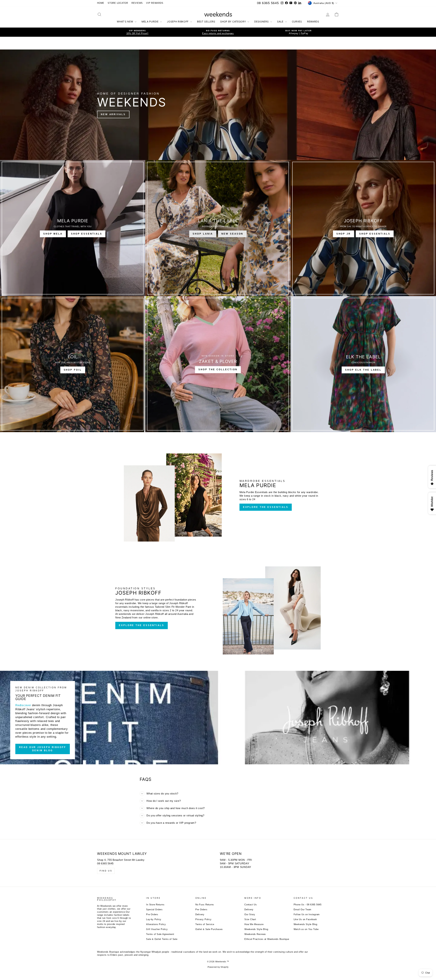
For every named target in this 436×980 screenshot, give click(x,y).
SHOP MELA (53, 233)
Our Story (249, 914)
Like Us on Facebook (305, 919)
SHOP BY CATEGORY (233, 21)
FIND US (106, 871)
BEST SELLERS (206, 21)
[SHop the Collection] (218, 364)
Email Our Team (303, 909)
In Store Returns (155, 904)
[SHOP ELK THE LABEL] (363, 364)
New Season (232, 233)
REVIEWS (137, 3)
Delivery (199, 914)
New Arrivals (113, 114)
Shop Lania (203, 233)
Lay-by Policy (153, 919)
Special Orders (154, 909)
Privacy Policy (203, 919)
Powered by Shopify (218, 967)
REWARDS (313, 21)
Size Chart (250, 919)
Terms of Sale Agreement (160, 934)
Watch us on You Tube (306, 929)
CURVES (297, 21)
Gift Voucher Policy (157, 929)
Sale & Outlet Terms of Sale (161, 939)
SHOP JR (343, 233)
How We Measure (254, 924)
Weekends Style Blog (256, 929)
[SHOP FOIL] (72, 364)
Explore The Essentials (265, 507)
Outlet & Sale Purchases (209, 929)
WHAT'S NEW (125, 21)
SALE (280, 21)
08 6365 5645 (268, 3)
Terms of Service (204, 924)
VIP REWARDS (154, 3)
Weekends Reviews (255, 934)
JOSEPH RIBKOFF (178, 21)
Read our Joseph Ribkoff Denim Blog (42, 749)
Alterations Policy (156, 924)
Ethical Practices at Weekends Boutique (266, 939)
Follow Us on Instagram (307, 914)
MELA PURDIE (150, 21)
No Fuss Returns (204, 904)
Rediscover (23, 705)
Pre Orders (152, 914)
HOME (100, 3)
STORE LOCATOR (118, 3)
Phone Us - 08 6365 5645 (308, 904)
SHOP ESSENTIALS (86, 233)
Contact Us (250, 904)
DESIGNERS (261, 21)
